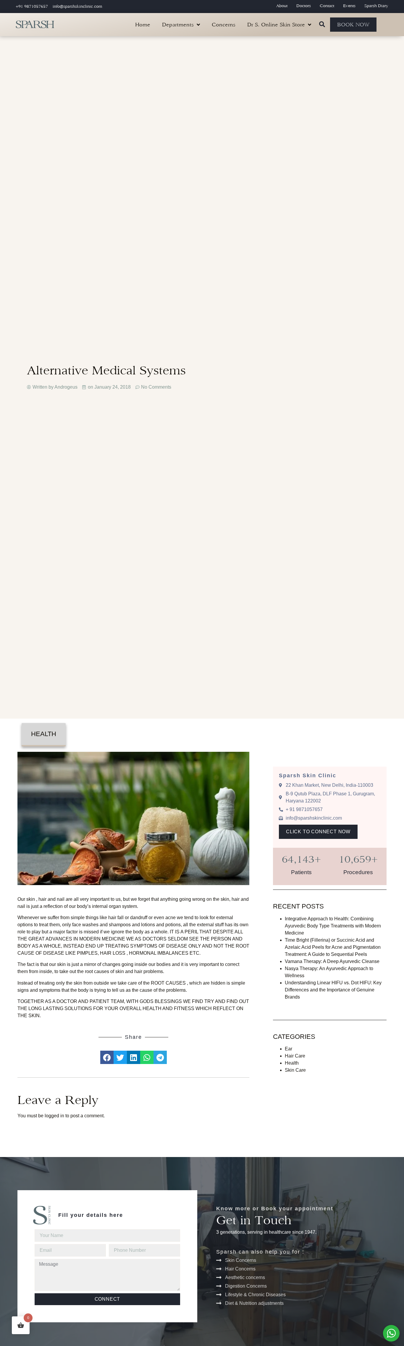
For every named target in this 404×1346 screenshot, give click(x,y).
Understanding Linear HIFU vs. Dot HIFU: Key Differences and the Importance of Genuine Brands (333, 989)
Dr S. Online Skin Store (276, 25)
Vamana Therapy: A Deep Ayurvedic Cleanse (332, 961)
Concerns (223, 25)
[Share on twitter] (120, 1057)
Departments (178, 25)
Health (43, 734)
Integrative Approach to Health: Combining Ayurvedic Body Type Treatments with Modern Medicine (333, 925)
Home (142, 25)
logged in (54, 1115)
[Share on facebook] (107, 1057)
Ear (288, 1048)
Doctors (303, 5)
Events (349, 5)
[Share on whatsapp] (146, 1057)
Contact (327, 5)
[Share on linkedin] (133, 1057)
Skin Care (295, 1070)
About (281, 5)
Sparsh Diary (376, 5)
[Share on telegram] (160, 1057)
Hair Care (295, 1055)
